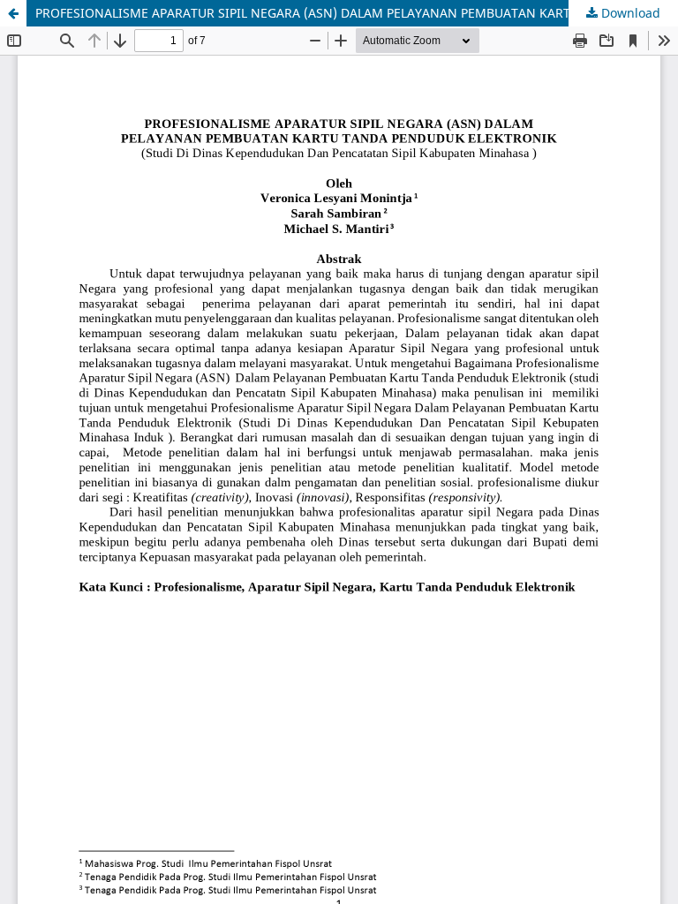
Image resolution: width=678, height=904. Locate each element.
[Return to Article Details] (13, 13)
